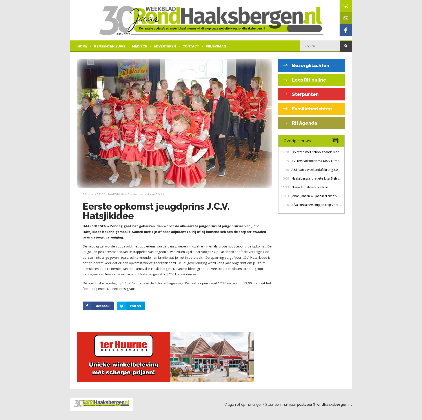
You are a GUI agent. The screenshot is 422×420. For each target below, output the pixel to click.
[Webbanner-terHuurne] (174, 357)
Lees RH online (308, 80)
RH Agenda (304, 123)
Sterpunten (305, 94)
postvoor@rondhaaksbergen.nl (324, 404)
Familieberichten (311, 108)
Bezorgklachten (310, 65)
